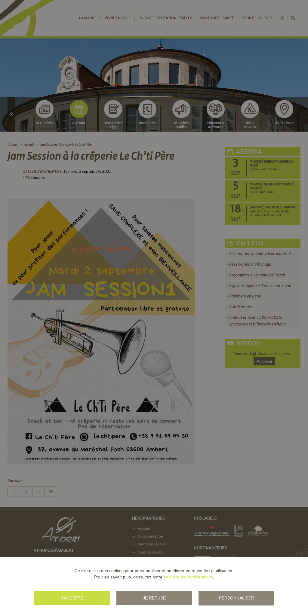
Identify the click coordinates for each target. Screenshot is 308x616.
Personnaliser (236, 598)
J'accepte (72, 598)
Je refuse (154, 598)
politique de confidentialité (188, 577)
